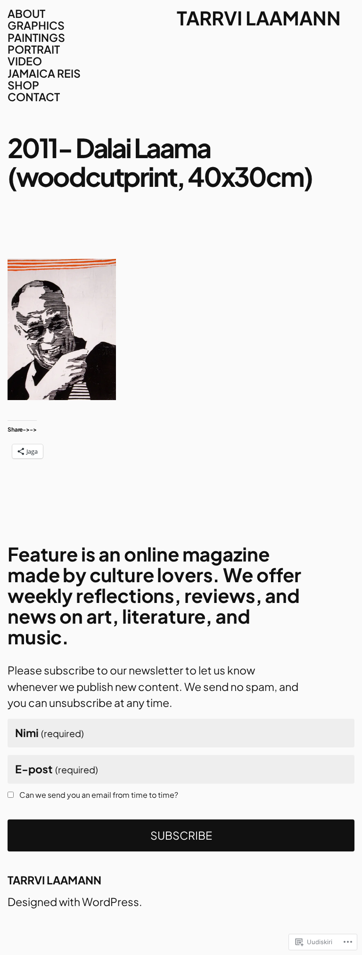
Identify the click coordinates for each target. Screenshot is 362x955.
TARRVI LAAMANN (259, 18)
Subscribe (181, 835)
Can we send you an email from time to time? (98, 795)
